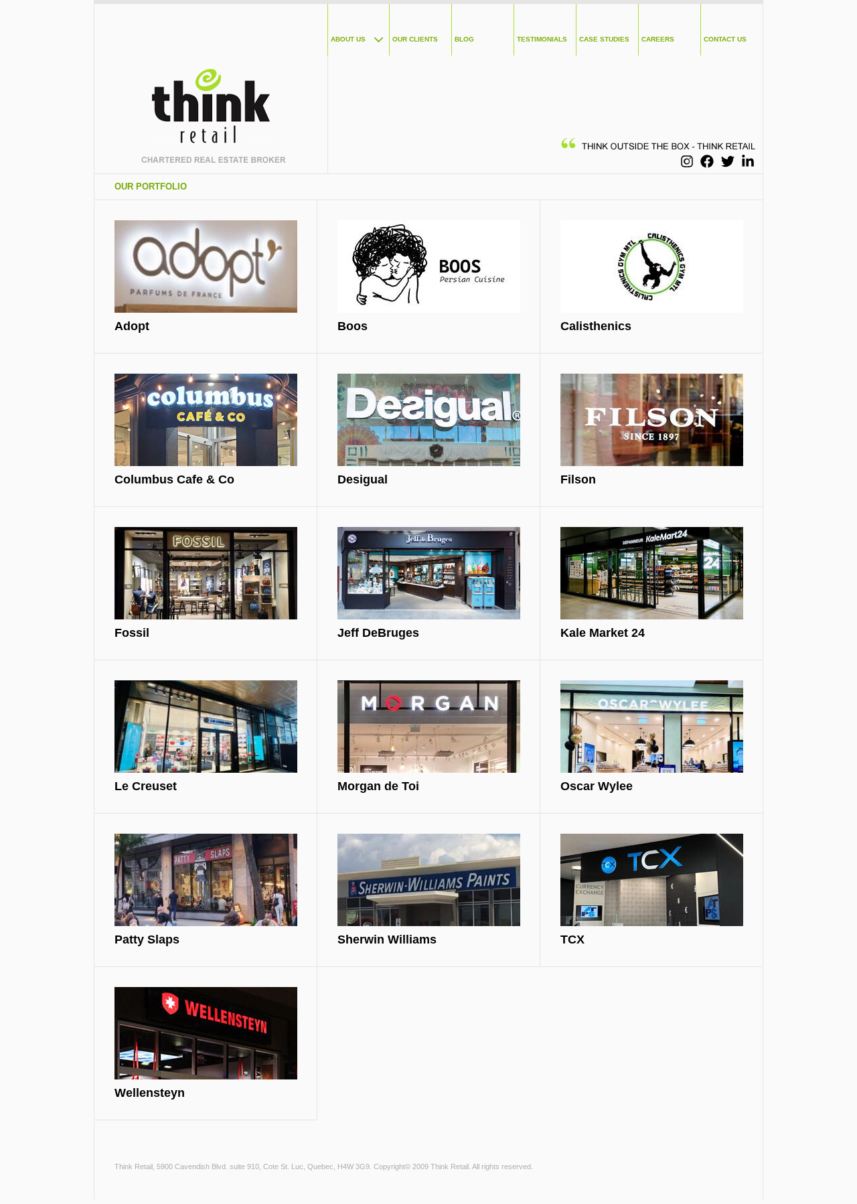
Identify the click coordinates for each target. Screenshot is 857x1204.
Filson (578, 479)
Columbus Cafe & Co (174, 479)
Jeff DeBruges (378, 632)
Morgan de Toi (378, 786)
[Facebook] (707, 161)
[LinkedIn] (748, 161)
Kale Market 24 (602, 632)
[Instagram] (687, 161)
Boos (352, 326)
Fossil (131, 632)
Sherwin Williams (387, 939)
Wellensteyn (149, 1093)
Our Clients (415, 39)
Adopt (131, 326)
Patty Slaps (146, 939)
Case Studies (604, 39)
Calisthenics (595, 326)
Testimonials (542, 39)
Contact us (725, 39)
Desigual (362, 479)
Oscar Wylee (596, 786)
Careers (657, 39)
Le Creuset (145, 786)
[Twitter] (727, 161)
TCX (572, 939)
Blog (464, 39)
